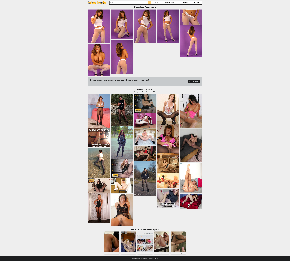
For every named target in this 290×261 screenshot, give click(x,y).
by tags (185, 2)
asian (144, 92)
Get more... (194, 81)
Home (156, 2)
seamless (149, 92)
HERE (157, 258)
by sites (196, 2)
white (155, 92)
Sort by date (169, 2)
